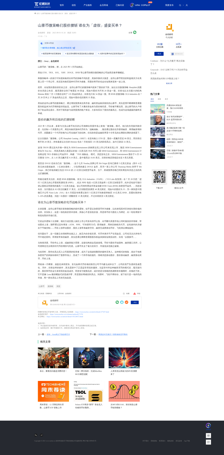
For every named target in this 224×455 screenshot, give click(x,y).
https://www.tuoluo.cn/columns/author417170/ (66, 314)
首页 (38, 13)
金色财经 (41, 33)
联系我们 (162, 441)
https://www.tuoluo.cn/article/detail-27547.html (92, 312)
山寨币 (41, 286)
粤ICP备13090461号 (89, 441)
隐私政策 (170, 441)
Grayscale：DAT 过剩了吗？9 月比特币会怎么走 (169, 71)
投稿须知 (154, 441)
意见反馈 (179, 441)
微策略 (50, 286)
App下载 (187, 441)
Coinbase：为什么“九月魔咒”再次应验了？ (167, 62)
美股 (58, 286)
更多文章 (169, 83)
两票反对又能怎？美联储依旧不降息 (113, 334)
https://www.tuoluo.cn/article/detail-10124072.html (65, 317)
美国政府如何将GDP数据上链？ (165, 78)
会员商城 (104, 5)
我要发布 (169, 5)
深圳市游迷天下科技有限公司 (66, 441)
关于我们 (145, 441)
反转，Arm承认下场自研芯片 (58, 334)
